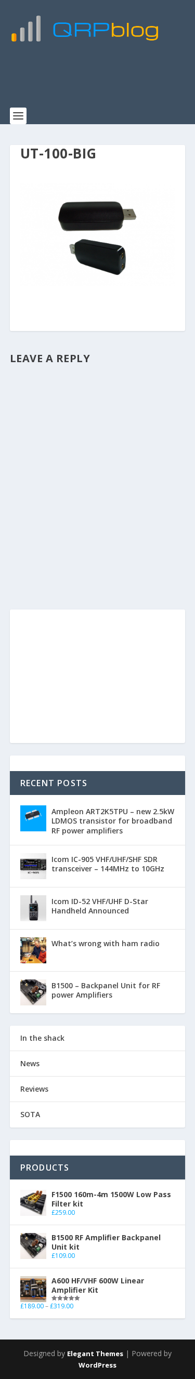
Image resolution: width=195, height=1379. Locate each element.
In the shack (42, 1038)
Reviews (34, 1089)
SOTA (30, 1114)
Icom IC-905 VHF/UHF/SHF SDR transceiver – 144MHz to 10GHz (107, 863)
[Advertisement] (102, 81)
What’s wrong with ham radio (105, 943)
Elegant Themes (95, 1353)
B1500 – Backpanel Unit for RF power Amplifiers (105, 990)
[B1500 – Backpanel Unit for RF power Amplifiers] (33, 992)
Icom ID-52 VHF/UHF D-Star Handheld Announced (99, 906)
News (30, 1063)
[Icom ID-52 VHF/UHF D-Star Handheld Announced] (33, 908)
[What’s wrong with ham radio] (33, 950)
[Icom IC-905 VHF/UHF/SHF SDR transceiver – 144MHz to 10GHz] (33, 866)
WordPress (97, 1365)
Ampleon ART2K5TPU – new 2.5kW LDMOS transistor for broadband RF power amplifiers (112, 820)
